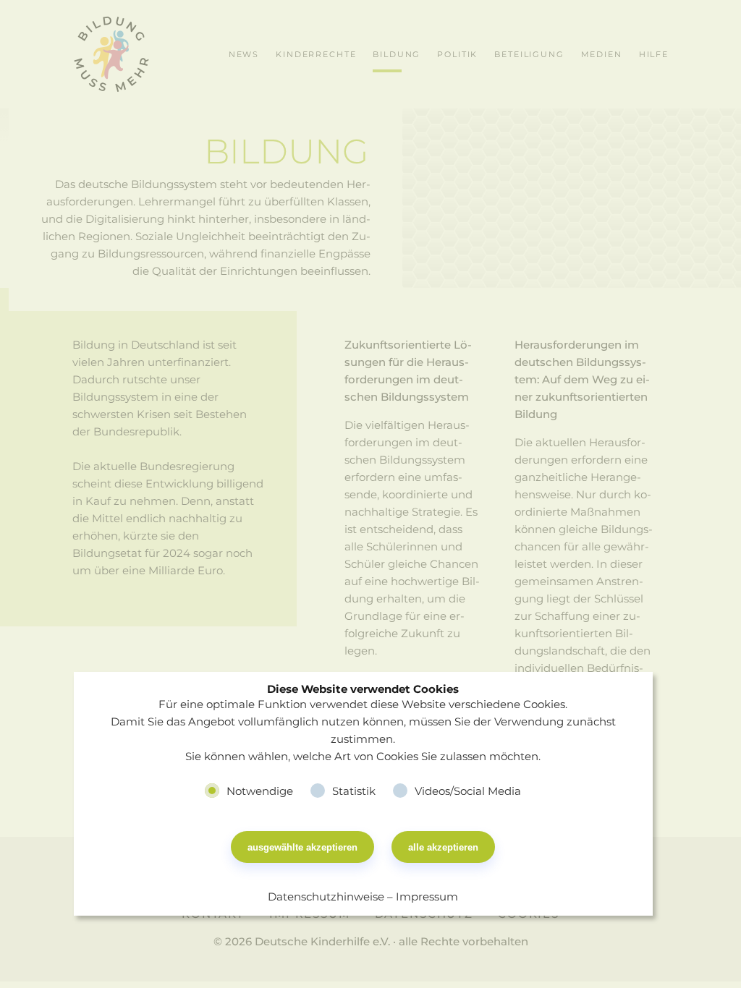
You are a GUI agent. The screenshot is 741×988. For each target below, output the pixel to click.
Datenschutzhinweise (326, 896)
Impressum (427, 896)
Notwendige (259, 790)
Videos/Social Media (468, 790)
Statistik (354, 790)
